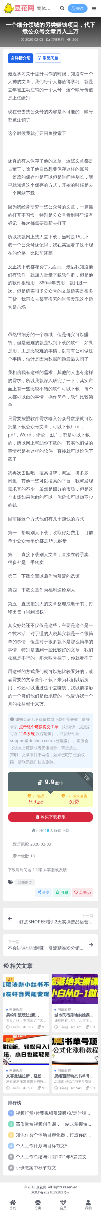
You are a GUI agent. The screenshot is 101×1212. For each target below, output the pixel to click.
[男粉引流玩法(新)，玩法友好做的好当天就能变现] (26, 989)
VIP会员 (38, 796)
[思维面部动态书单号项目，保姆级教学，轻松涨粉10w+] (75, 1050)
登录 (80, 8)
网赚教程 (57, 39)
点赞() (85, 892)
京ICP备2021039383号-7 (50, 1192)
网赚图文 (25, 882)
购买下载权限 (53, 817)
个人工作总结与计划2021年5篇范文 (51, 1157)
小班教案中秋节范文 (36, 1168)
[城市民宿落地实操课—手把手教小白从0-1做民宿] (75, 989)
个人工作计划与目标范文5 (42, 1146)
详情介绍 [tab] (23, 57)
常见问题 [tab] (50, 57)
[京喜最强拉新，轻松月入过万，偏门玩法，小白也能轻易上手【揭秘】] (26, 1050)
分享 (45, 892)
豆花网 (41, 1187)
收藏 (64, 892)
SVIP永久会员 (76, 796)
